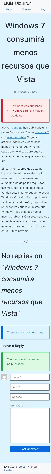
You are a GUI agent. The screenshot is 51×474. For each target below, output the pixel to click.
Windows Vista (16, 137)
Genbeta (16, 127)
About (9, 9)
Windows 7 (42, 132)
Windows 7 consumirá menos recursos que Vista (25, 52)
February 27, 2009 (27, 91)
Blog (43, 9)
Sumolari (9, 470)
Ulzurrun (19, 3)
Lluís (21, 467)
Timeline (26, 9)
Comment (17, 405)
